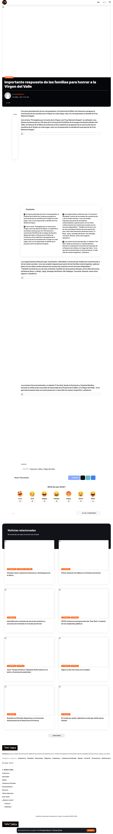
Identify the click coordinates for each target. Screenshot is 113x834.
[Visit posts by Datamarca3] (7, 95)
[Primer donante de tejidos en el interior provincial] (84, 555)
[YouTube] (66, 771)
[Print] (28, 103)
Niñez (41, 469)
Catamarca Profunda (24, 569)
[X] (63, 771)
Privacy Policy (45, 830)
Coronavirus (96, 758)
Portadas (75, 617)
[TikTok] (72, 771)
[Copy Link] (23, 103)
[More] (33, 103)
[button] (91, 830)
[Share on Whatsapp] (15, 129)
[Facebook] (60, 771)
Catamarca (9, 77)
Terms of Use (57, 830)
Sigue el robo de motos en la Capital (75, 670)
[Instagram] (69, 771)
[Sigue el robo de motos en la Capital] (84, 652)
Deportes (47, 758)
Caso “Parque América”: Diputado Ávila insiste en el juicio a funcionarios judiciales (27, 671)
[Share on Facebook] (14, 103)
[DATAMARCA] (4, 2)
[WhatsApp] (60, 775)
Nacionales (39, 758)
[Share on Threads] (15, 135)
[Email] (15, 140)
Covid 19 (87, 758)
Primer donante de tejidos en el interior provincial (81, 573)
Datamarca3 (19, 94)
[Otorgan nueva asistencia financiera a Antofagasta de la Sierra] (29, 555)
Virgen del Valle (49, 469)
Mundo (80, 758)
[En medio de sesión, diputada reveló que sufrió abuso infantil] (84, 700)
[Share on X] (18, 103)
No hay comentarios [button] (89, 513)
